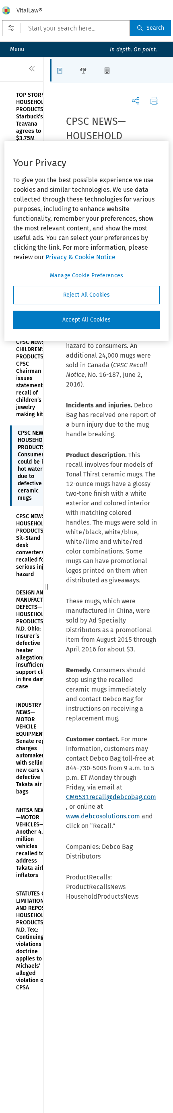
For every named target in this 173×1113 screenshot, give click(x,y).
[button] (62, 70)
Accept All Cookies (86, 319)
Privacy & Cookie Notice (80, 257)
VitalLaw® (29, 10)
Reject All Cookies (86, 294)
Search (155, 27)
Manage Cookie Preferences (86, 275)
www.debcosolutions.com (103, 816)
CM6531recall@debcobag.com (111, 797)
